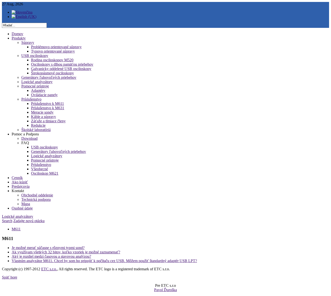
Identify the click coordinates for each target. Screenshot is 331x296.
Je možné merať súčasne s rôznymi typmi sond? (48, 248)
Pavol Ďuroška (165, 290)
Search (7, 221)
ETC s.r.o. (49, 269)
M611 (16, 229)
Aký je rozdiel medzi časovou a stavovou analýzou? (51, 256)
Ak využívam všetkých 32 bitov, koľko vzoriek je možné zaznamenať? (66, 252)
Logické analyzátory (17, 216)
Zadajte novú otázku (29, 221)
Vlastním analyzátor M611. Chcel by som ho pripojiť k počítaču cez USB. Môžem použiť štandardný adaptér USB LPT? (104, 261)
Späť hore (9, 277)
